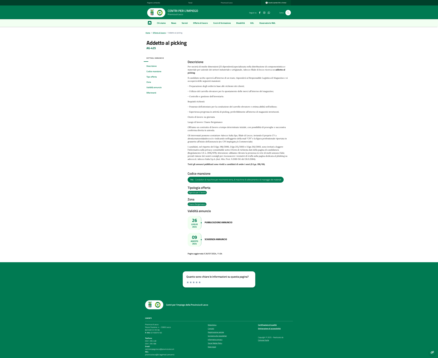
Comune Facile (263, 340)
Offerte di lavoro (159, 32)
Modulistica (212, 325)
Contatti (211, 328)
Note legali (212, 346)
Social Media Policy (215, 343)
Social (190, 2)
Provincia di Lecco (226, 2)
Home (148, 32)
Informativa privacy (215, 339)
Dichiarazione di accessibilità (269, 328)
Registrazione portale (216, 332)
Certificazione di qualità (267, 325)
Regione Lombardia (153, 2)
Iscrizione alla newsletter (217, 335)
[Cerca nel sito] (288, 12)
